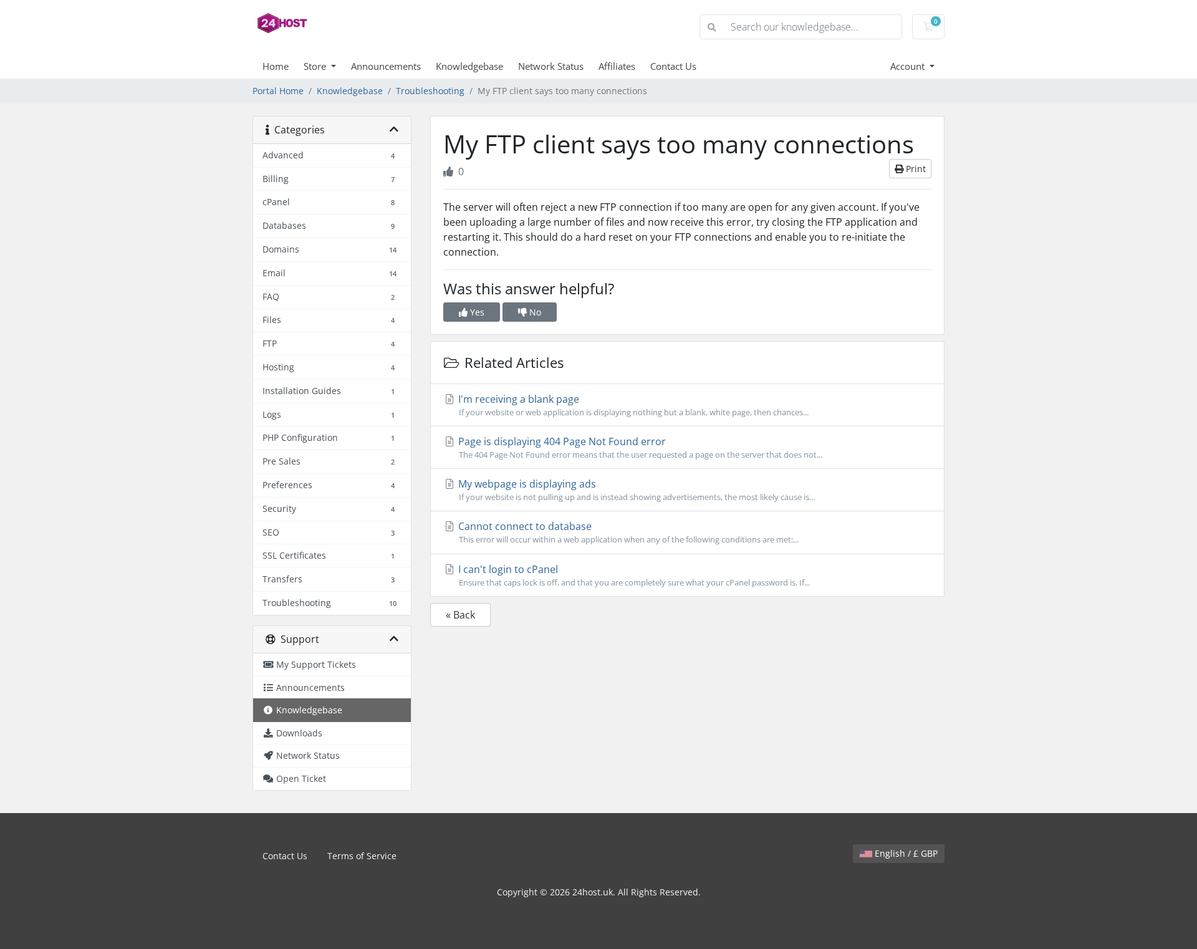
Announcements (386, 66)
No (534, 312)
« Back (460, 615)
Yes (476, 312)
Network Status (551, 66)
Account (908, 66)
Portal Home (278, 91)
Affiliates (616, 66)
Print (914, 169)
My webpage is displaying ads (635, 490)
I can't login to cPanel (633, 575)
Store (316, 66)
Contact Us (673, 66)
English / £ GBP (905, 853)
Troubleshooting (430, 91)
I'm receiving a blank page (632, 405)
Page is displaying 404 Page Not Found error (639, 447)
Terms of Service (362, 856)
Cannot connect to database (627, 532)
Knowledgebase (469, 66)
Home (275, 66)
